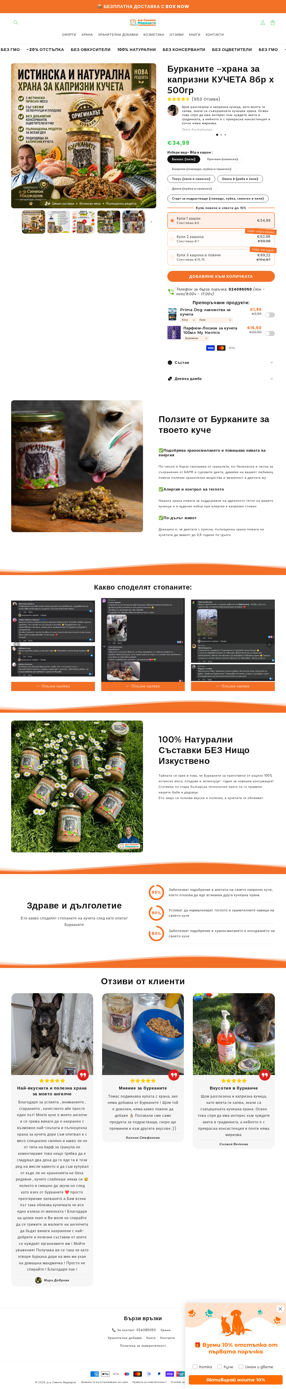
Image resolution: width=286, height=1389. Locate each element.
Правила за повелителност (149, 1382)
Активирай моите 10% (235, 1380)
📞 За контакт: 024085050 (134, 1330)
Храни (165, 1330)
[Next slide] (269, 644)
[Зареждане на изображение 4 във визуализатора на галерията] (108, 222)
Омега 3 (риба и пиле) (240, 179)
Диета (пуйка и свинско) (194, 189)
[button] (16, 22)
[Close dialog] (280, 1309)
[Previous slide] (16, 644)
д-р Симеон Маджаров (62, 1382)
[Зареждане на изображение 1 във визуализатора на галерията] (33, 222)
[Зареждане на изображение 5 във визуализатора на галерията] (133, 222)
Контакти (167, 1338)
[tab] (217, 135)
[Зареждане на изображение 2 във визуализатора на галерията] (58, 222)
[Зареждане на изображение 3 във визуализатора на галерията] (83, 222)
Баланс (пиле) (184, 159)
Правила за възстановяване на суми (104, 1382)
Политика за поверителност (143, 1345)
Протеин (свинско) (225, 160)
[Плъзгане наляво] (16, 222)
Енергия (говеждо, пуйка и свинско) (204, 170)
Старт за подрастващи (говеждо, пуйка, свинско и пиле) (218, 198)
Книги (151, 1338)
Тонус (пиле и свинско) (191, 179)
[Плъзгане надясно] (151, 222)
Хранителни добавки (125, 1338)
